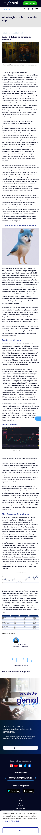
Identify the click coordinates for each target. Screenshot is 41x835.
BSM (20, 760)
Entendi (20, 830)
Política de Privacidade (20, 801)
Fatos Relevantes (20, 798)
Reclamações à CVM (20, 770)
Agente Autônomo (20, 789)
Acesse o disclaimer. (8, 591)
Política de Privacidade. (10, 821)
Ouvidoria (20, 792)
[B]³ (20, 758)
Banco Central (20, 768)
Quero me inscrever (21, 707)
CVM (20, 763)
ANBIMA (20, 765)
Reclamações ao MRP (20, 773)
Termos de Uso (20, 808)
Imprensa (21, 795)
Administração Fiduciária (20, 805)
